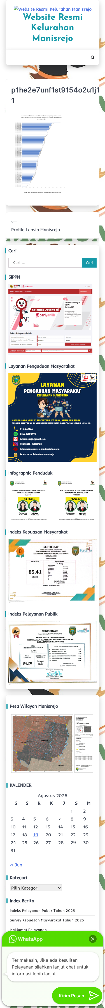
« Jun (16, 865)
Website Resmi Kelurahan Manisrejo (53, 28)
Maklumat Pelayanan (28, 929)
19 (35, 834)
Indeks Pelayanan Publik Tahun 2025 (42, 910)
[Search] (92, 57)
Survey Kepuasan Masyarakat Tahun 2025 (47, 920)
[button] (93, 939)
